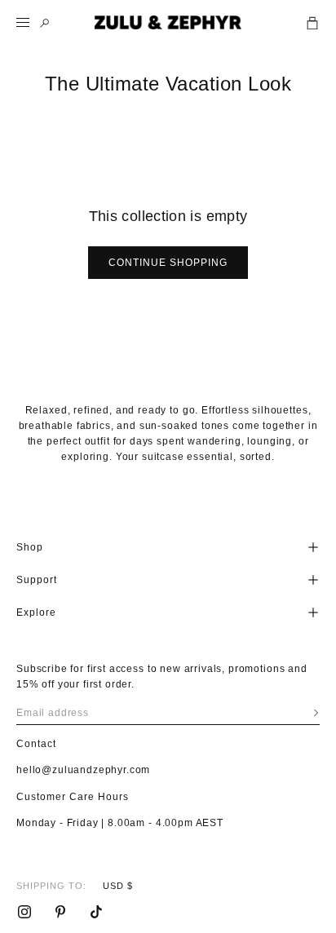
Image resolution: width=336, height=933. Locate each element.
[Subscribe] (316, 713)
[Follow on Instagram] (24, 912)
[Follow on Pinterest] (60, 912)
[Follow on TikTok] (96, 912)
